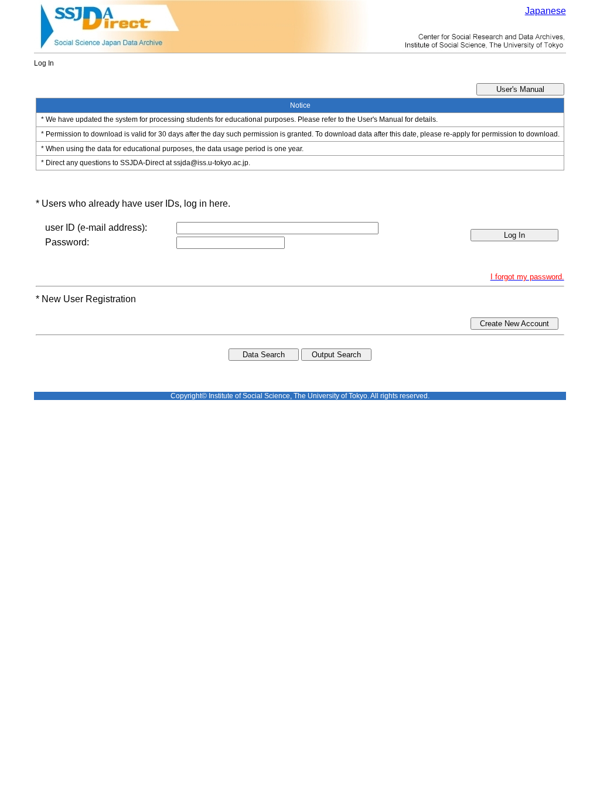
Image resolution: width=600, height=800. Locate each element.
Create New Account (514, 323)
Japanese (545, 11)
